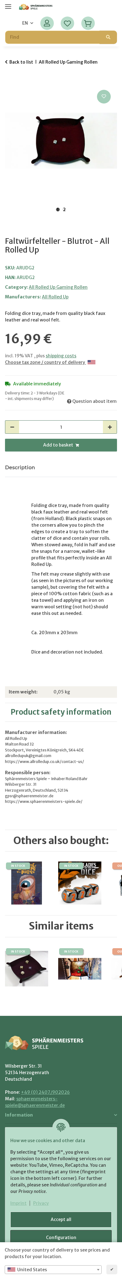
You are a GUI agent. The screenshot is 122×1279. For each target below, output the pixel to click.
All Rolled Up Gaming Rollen (58, 287)
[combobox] (53, 1269)
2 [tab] (64, 209)
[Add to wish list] (104, 97)
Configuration (61, 1237)
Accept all (61, 1219)
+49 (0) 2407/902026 (45, 1092)
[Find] (108, 37)
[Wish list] (67, 23)
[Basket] (88, 23)
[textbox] (53, 1270)
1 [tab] (58, 209)
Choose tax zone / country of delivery (45, 362)
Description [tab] (20, 468)
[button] (47, 23)
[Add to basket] (10, 81)
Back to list (21, 62)
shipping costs (61, 356)
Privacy (41, 1203)
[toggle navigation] (8, 4)
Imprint (18, 1203)
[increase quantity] (110, 427)
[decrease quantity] (12, 427)
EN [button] (25, 23)
